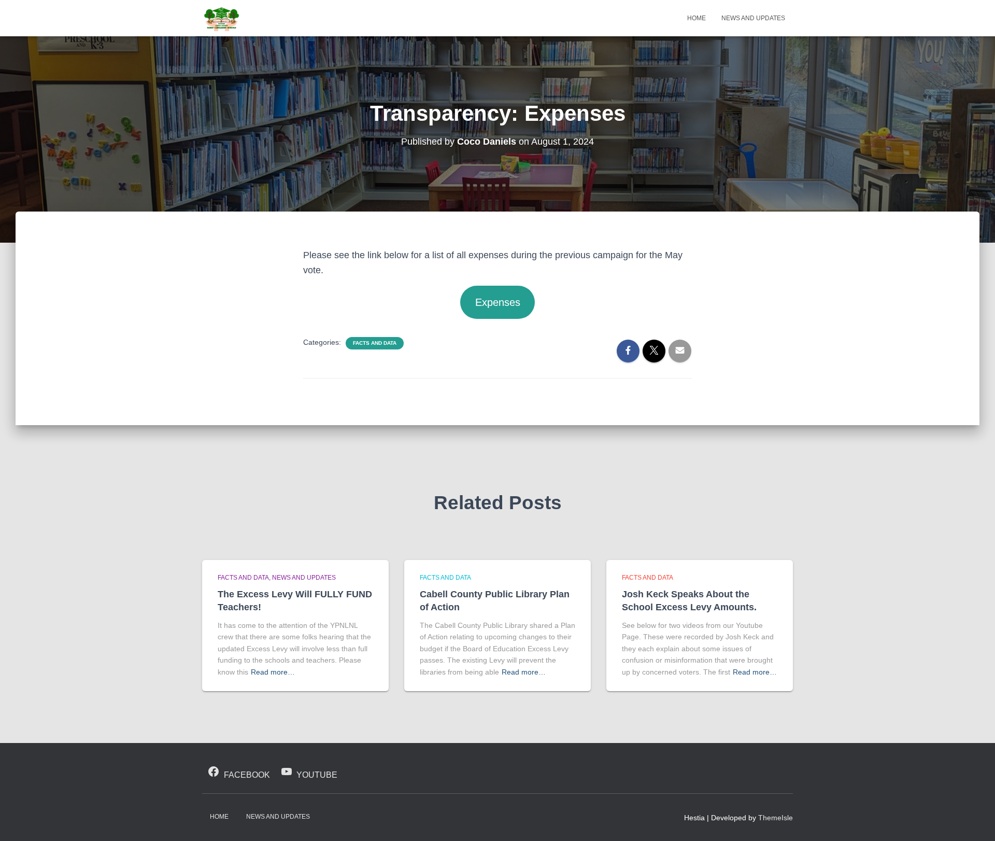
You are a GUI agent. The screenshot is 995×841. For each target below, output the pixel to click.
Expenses (497, 302)
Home (696, 18)
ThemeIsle (775, 818)
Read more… (273, 672)
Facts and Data (374, 343)
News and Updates (753, 18)
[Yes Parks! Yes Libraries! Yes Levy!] (221, 18)
